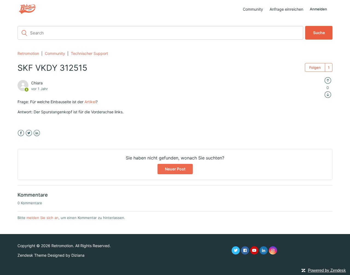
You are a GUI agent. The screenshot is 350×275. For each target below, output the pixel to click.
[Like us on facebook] (245, 250)
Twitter (28, 133)
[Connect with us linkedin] (263, 250)
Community (253, 9)
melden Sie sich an (43, 217)
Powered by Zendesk (327, 270)
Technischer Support (89, 53)
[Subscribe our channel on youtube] (254, 250)
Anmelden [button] (318, 9)
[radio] (328, 80)
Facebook (21, 133)
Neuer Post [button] (175, 169)
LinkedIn (36, 133)
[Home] (27, 9)
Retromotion (28, 53)
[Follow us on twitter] (236, 250)
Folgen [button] (315, 67)
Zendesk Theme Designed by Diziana (51, 255)
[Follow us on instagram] (273, 250)
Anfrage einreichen (286, 9)
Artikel (90, 101)
